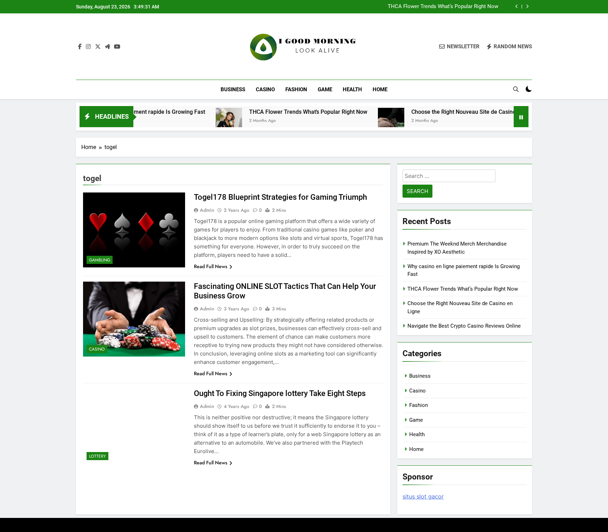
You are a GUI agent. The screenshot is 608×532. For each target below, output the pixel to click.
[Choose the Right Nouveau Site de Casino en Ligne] (374, 121)
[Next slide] (527, 7)
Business (233, 89)
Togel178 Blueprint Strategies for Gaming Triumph (280, 197)
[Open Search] (516, 89)
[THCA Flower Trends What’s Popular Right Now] (212, 121)
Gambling (99, 260)
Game (325, 89)
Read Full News (210, 266)
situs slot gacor (423, 496)
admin (207, 210)
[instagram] (88, 47)
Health (352, 89)
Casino (265, 89)
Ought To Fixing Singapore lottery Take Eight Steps (280, 393)
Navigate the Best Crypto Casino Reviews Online (464, 326)
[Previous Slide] (516, 7)
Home (380, 89)
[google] (107, 47)
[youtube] (117, 47)
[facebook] (80, 47)
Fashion (296, 89)
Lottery (97, 456)
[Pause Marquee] (521, 116)
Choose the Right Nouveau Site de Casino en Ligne (458, 112)
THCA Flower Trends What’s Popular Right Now (443, 7)
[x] (98, 47)
